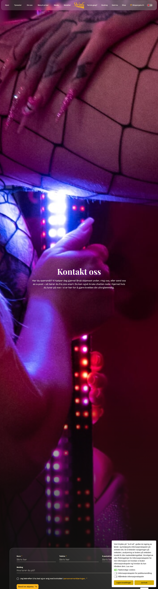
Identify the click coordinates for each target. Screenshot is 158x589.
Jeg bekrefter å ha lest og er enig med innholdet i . (53, 578)
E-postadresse (108, 556)
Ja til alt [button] (144, 583)
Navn (19, 556)
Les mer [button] (129, 566)
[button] (116, 570)
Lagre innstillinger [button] (123, 583)
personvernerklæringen (74, 578)
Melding (20, 567)
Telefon (62, 556)
